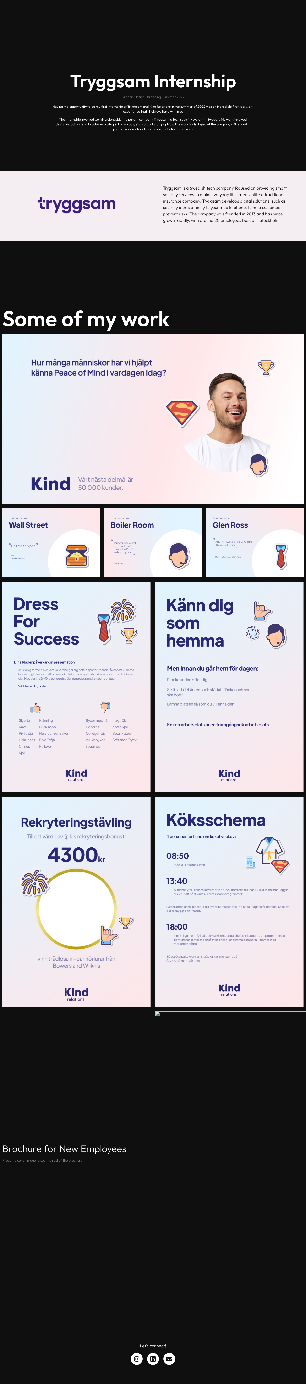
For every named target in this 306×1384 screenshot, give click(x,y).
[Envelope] (169, 1359)
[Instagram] (137, 1359)
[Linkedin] (153, 1359)
